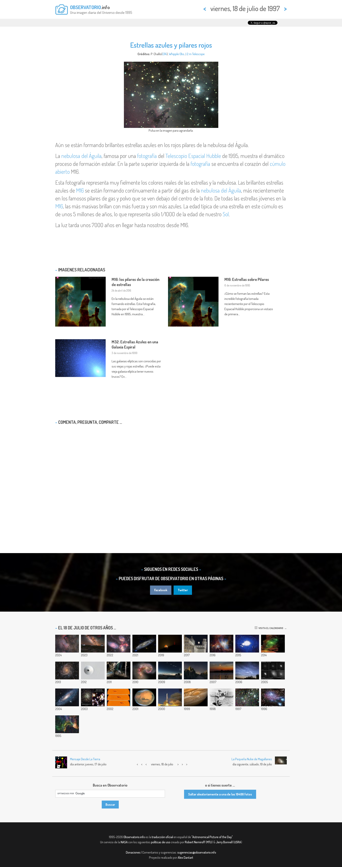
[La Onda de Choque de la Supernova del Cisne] (67, 724)
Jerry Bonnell (224, 842)
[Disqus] (171, 478)
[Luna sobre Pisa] (196, 644)
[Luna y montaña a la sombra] (170, 644)
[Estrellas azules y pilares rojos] (247, 697)
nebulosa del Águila (81, 155)
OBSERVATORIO (85, 7)
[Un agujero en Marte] (93, 670)
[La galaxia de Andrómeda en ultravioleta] (144, 644)
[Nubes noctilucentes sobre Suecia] (247, 670)
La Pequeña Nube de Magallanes (252, 759)
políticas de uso (160, 842)
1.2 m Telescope (195, 54)
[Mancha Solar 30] (118, 697)
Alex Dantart (185, 857)
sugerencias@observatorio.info (196, 852)
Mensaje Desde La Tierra (85, 759)
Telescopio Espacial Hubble (193, 155)
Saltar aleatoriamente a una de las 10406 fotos (220, 794)
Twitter (183, 590)
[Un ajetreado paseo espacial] (118, 670)
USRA (237, 842)
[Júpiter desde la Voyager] (196, 697)
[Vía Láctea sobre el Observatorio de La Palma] (93, 644)
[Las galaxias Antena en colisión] (144, 670)
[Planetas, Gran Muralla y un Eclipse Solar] (170, 670)
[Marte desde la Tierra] (144, 697)
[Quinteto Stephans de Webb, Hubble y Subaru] (118, 644)
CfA (164, 54)
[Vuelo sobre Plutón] (247, 644)
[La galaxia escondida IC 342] (67, 670)
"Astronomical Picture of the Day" (212, 837)
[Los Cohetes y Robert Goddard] (221, 697)
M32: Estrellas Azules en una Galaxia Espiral (135, 344)
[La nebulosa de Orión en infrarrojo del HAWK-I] (221, 644)
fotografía (147, 155)
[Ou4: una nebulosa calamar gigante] (273, 644)
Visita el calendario (270, 628)
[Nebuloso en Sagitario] (273, 697)
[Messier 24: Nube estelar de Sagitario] (67, 644)
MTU (209, 842)
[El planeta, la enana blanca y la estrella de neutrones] (93, 697)
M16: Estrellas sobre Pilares (246, 279)
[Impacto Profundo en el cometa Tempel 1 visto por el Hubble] (273, 670)
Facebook (160, 590)
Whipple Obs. (177, 54)
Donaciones (133, 852)
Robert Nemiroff (195, 842)
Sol (226, 214)
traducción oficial (162, 837)
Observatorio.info (134, 837)
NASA (124, 842)
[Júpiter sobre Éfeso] (196, 670)
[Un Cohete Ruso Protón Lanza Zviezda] (170, 697)
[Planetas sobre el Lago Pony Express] (221, 670)
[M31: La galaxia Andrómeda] (67, 697)
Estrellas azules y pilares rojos (171, 45)
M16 (80, 190)
